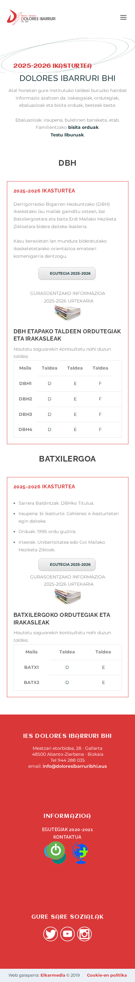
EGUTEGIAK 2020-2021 (67, 829)
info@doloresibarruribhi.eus (75, 766)
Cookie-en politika (107, 975)
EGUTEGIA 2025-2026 (70, 273)
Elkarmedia (52, 975)
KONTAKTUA (67, 837)
